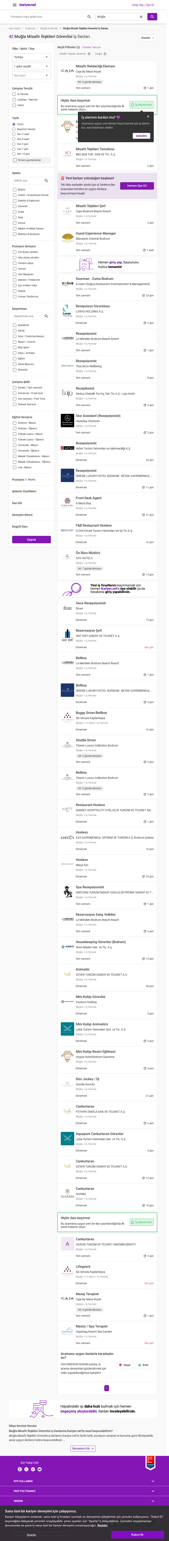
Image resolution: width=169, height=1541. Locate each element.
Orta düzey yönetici (28, 257)
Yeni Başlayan (26, 274)
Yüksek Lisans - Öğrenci (31, 439)
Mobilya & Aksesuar (29, 234)
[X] (26, 1469)
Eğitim (21, 358)
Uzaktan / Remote (28, 99)
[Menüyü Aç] (14, 4)
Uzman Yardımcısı (28, 296)
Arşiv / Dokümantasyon (31, 336)
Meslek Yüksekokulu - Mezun (33, 456)
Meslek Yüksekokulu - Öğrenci (34, 461)
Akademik (23, 325)
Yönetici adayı (26, 263)
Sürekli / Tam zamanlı (30, 387)
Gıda (20, 217)
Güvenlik (22, 206)
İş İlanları (30, 28)
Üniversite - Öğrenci (28, 450)
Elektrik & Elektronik (29, 200)
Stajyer (22, 291)
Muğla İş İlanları (49, 28)
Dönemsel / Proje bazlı (30, 393)
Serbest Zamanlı (27, 404)
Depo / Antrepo (26, 353)
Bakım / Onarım (26, 341)
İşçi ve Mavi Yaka (27, 285)
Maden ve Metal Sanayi (31, 228)
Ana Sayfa (14, 28)
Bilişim (21, 189)
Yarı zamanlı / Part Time (31, 398)
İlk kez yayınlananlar (29, 160)
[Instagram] (33, 1469)
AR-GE (21, 330)
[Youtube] (40, 1469)
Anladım (141, 135)
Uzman (22, 268)
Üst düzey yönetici (28, 252)
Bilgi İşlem (23, 347)
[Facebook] (20, 1469)
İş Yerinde (23, 94)
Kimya (21, 223)
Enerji (21, 211)
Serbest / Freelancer (29, 279)
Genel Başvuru (26, 364)
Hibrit (21, 105)
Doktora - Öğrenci (27, 428)
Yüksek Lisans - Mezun (30, 434)
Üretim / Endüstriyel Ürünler (33, 195)
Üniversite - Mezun (28, 445)
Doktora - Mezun (27, 422)
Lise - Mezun (25, 467)
